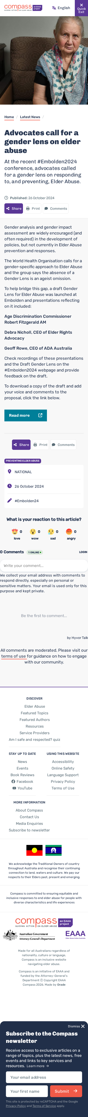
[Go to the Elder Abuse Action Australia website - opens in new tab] (75, 935)
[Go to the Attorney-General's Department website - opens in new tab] (29, 935)
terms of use (14, 656)
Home (9, 117)
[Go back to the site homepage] (23, 8)
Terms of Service (44, 1106)
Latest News (30, 117)
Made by (55, 984)
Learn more (36, 1066)
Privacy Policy (16, 1106)
